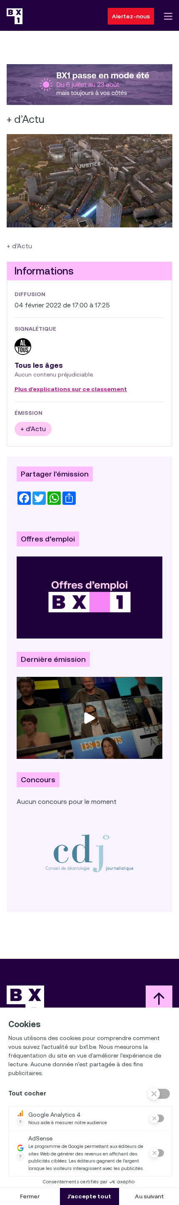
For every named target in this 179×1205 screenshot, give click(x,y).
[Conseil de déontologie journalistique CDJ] (89, 853)
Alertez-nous (131, 16)
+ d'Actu (33, 429)
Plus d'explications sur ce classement (71, 389)
